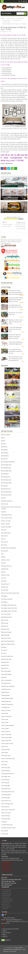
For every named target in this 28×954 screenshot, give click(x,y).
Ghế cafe (3, 563)
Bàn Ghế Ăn (4, 446)
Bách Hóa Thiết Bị (5, 434)
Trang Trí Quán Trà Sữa (7, 743)
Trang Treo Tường (5, 710)
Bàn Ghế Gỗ (4, 458)
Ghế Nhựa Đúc (5, 569)
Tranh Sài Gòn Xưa (6, 800)
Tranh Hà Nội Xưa (5, 770)
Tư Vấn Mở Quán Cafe (6, 824)
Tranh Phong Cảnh (5, 788)
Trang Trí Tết (4, 746)
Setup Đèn (3, 677)
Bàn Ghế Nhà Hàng (6, 467)
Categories (7, 13)
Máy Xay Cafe (4, 623)
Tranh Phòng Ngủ (5, 797)
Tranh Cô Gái (4, 761)
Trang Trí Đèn (4, 713)
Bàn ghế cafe (4, 452)
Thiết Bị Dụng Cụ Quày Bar (8, 686)
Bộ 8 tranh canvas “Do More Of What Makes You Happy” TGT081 (20, 226)
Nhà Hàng (3, 647)
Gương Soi (4, 581)
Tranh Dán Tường (5, 767)
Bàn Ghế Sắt (4, 485)
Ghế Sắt (3, 572)
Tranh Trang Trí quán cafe (8, 809)
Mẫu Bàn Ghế (4, 626)
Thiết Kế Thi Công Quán (7, 704)
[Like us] (19, 1)
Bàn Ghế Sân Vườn (6, 488)
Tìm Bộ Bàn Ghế (5, 707)
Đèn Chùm (3, 529)
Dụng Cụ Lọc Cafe (5, 520)
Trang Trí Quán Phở (6, 740)
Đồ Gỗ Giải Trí (4, 551)
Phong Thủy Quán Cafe (7, 656)
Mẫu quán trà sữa (6, 638)
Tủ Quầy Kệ (4, 821)
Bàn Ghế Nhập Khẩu (6, 470)
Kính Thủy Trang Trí (6, 614)
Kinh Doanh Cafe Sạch (6, 599)
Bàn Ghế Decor (5, 455)
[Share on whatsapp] (15, 168)
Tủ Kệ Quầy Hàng (5, 818)
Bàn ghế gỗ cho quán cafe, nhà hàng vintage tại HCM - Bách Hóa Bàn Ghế (16, 292)
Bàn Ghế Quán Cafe (6, 479)
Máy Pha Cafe (4, 620)
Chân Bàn (3, 511)
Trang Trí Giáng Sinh (6, 716)
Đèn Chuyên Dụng (5, 532)
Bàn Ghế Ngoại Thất (6, 464)
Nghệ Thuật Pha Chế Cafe (7, 641)
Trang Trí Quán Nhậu (6, 737)
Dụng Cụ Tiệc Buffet (6, 526)
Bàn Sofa (3, 498)
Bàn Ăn (3, 437)
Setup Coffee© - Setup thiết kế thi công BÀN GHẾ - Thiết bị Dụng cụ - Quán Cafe (14, 949)
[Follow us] (24, 1)
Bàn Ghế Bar (4, 449)
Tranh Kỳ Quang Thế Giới (7, 773)
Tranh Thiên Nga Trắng (7, 803)
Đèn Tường (4, 545)
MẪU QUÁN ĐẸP (5, 635)
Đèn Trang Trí (4, 542)
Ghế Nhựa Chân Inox (6, 566)
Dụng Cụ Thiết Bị (5, 523)
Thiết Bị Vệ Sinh (5, 692)
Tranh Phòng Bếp (5, 785)
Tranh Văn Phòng (5, 815)
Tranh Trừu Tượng (5, 812)
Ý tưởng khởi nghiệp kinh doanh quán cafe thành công (15, 329)
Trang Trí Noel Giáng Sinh (7, 725)
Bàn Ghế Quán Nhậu (6, 482)
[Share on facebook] (2, 168)
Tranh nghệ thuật (5, 776)
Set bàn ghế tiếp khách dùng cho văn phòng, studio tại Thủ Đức (15, 336)
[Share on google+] (5, 168)
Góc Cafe (3, 578)
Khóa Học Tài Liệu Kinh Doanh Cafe (10, 593)
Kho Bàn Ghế (4, 587)
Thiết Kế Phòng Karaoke (7, 698)
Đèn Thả (3, 538)
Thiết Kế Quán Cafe (6, 701)
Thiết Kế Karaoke (5, 695)
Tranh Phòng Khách (6, 794)
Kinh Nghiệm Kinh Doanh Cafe (8, 605)
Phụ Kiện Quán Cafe (6, 659)
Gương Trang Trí (5, 584)
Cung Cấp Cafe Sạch (6, 514)
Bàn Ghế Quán (5, 473)
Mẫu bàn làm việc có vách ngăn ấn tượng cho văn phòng (16, 321)
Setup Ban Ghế (5, 662)
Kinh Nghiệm (4, 602)
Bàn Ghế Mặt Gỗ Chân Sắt (7, 461)
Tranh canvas (4, 752)
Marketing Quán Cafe (6, 617)
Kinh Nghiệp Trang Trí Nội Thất (8, 611)
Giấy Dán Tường (5, 575)
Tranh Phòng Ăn (5, 782)
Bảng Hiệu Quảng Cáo (6, 501)
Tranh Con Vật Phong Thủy (8, 758)
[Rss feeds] (26, 1)
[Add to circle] (21, 1)
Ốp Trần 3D (4, 650)
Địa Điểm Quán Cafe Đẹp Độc (8, 548)
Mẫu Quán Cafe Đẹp (6, 632)
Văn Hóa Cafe (4, 833)
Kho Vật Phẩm (4, 590)
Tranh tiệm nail (5, 806)
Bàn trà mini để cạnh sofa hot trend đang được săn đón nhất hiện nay (15, 358)
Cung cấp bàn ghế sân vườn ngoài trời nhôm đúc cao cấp (15, 351)
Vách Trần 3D (4, 830)
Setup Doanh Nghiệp (6, 674)
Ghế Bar (3, 557)
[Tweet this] (8, 168)
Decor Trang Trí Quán (6, 517)
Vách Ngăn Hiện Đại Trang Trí (8, 827)
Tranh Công (4, 764)
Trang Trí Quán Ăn (5, 731)
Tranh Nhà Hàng (5, 779)
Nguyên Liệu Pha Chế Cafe (8, 644)
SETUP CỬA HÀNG (6, 671)
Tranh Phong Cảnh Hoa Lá (7, 791)
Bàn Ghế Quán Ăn (5, 476)
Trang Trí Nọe (4, 719)
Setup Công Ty (4, 668)
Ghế (2, 554)
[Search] (25, 13)
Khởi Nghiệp (4, 596)
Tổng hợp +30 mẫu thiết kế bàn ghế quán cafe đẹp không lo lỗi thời (16, 299)
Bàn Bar (3, 440)
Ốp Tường (3, 653)
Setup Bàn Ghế (5, 665)
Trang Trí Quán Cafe (6, 734)
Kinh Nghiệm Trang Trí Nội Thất (9, 608)
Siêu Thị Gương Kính (6, 680)
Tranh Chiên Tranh (5, 755)
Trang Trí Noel (4, 722)
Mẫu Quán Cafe (5, 629)
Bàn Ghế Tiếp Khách (6, 492)
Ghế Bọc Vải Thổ (5, 560)
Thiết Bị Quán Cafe (6, 689)
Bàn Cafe (3, 443)
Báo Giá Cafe (4, 504)
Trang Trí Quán (5, 728)
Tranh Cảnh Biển (5, 749)
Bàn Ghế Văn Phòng (6, 495)
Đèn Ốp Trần (4, 535)
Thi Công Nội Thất (5, 683)
